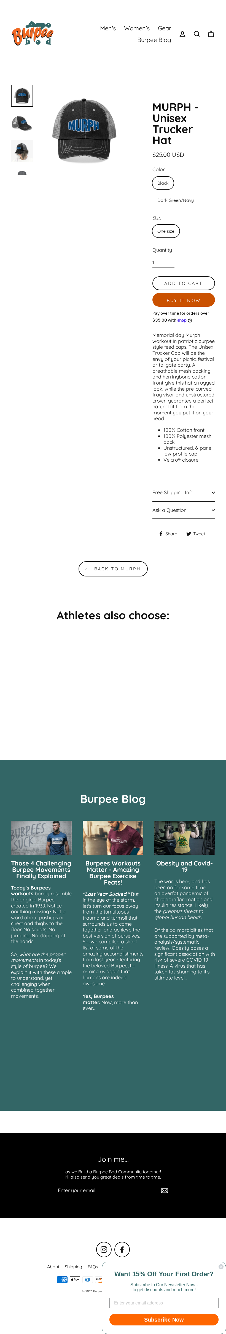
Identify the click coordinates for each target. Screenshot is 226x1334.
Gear (164, 28)
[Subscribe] (163, 1190)
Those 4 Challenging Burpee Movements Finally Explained (41, 869)
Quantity (162, 250)
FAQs (93, 1266)
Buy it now (184, 300)
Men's (108, 28)
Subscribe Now (164, 1320)
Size (157, 218)
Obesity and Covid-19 (184, 866)
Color (158, 169)
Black (163, 183)
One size (165, 231)
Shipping (73, 1266)
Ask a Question (169, 510)
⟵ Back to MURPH (113, 568)
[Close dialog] (221, 1266)
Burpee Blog (154, 39)
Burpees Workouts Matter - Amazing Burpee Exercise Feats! (113, 872)
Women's (137, 28)
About (53, 1266)
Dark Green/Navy (175, 200)
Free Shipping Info (172, 492)
